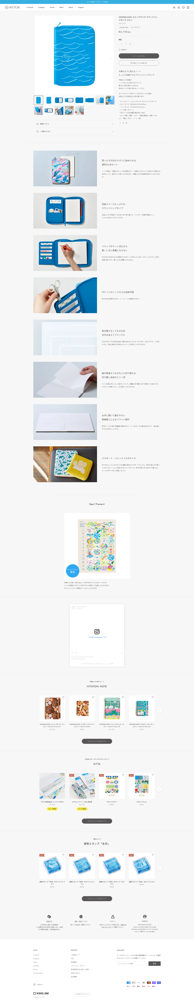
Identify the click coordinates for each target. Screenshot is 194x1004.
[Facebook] (123, 123)
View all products (97, 741)
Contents (36, 966)
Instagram (39, 984)
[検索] (179, 7)
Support (81, 7)
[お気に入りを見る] (183, 7)
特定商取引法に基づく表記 (80, 969)
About (71, 7)
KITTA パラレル (142, 802)
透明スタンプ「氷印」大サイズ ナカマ (141, 882)
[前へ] (38, 58)
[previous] (34, 710)
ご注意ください (45, 131)
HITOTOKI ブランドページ (83, 994)
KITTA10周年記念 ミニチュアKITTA (52, 802)
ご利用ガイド (75, 955)
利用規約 (74, 962)
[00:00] (74, 55)
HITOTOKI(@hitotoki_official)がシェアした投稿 (97, 663)
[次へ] (110, 58)
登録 (154, 964)
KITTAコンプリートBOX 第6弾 (82, 802)
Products (30, 7)
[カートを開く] (188, 7)
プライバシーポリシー (78, 966)
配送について (44, 124)
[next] (159, 710)
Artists (52, 7)
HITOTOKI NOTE (124, 27)
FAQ (77, 925)
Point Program (38, 973)
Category (41, 7)
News (62, 7)
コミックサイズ (135, 27)
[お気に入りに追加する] (63, 697)
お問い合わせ (75, 973)
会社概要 (74, 977)
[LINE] (126, 123)
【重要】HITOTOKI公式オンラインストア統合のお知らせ (97, 2)
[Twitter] (120, 123)
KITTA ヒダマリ (112, 802)
